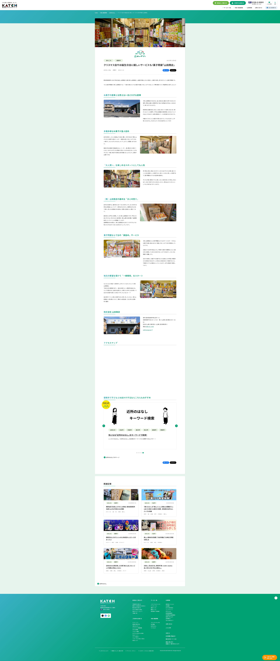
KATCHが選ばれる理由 (137, 609)
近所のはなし (103, 584)
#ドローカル (107, 70)
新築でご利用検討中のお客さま (138, 606)
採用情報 (168, 618)
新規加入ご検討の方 (137, 600)
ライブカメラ (153, 628)
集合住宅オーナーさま (171, 639)
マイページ (134, 622)
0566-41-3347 (150, 326)
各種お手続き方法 (136, 624)
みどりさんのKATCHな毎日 (138, 633)
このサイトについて (104, 651)
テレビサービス (154, 606)
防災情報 (153, 624)
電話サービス (153, 607)
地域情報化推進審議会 (170, 615)
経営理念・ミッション (170, 604)
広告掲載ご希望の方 (170, 636)
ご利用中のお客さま (137, 618)
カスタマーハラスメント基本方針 (147, 651)
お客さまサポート (136, 626)
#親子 (114, 70)
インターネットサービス (155, 604)
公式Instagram (147, 330)
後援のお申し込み (169, 616)
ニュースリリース (169, 609)
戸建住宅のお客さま (136, 604)
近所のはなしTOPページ (112, 457)
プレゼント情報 (135, 631)
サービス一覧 (227, 8)
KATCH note (168, 611)
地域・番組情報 (239, 8)
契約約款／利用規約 (155, 611)
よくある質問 (168, 628)
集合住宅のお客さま (136, 607)
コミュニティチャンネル (155, 622)
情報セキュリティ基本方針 (117, 651)
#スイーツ (121, 70)
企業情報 (249, 8)
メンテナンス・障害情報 (137, 628)
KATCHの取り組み (169, 607)
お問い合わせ (258, 8)
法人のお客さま (169, 620)
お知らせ (168, 633)
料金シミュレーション (136, 611)
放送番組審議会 (169, 613)
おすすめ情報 (135, 629)
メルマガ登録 (135, 637)
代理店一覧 (134, 613)
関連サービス (153, 609)
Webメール (134, 635)
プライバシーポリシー (131, 651)
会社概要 (168, 606)
